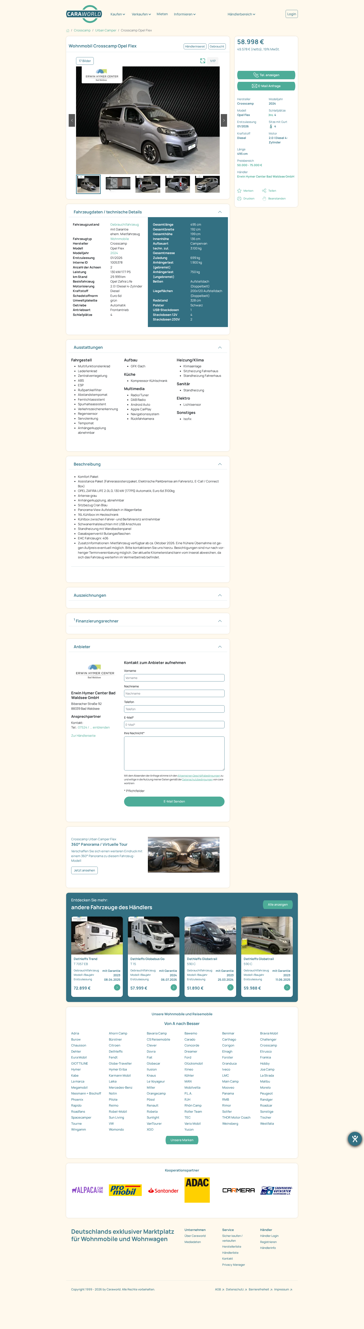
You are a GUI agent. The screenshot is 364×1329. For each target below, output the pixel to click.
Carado (190, 1039)
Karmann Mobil (120, 1075)
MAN (188, 1081)
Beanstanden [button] (277, 198)
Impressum (281, 1289)
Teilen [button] (272, 191)
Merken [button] (248, 191)
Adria (75, 1033)
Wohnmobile (119, 239)
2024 (114, 253)
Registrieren (268, 1242)
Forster (227, 1057)
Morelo (265, 1087)
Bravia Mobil (269, 1033)
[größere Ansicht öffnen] (202, 60)
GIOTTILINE (79, 1063)
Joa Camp (267, 1069)
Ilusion (152, 1069)
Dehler (76, 1051)
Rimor (226, 1105)
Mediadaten (193, 1242)
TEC (188, 1117)
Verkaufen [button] (140, 14)
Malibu (265, 1081)
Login (291, 14)
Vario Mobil (193, 1123)
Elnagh (227, 1051)
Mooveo (228, 1087)
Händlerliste (230, 1253)
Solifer (227, 1111)
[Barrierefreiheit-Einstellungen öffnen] (355, 1139)
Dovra (151, 1051)
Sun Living (116, 1117)
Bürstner (115, 1039)
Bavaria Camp (157, 1033)
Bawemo (191, 1033)
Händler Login (269, 1236)
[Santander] (163, 1190)
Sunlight (153, 1117)
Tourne (76, 1123)
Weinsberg (230, 1123)
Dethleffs (116, 1051)
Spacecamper (81, 1117)
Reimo (113, 1105)
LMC (225, 1075)
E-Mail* (129, 717)
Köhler (189, 1075)
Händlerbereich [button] (240, 14)
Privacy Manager (233, 1265)
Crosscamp (268, 1045)
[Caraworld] (84, 14)
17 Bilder (85, 61)
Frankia (265, 1057)
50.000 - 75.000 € (249, 165)
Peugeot (266, 1093)
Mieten (162, 14)
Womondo (116, 1129)
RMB (225, 1099)
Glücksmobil (194, 1063)
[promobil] (125, 1190)
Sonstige (266, 1111)
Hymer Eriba (118, 1069)
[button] (72, 120)
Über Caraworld (195, 1236)
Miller (151, 1087)
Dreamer (191, 1051)
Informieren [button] (183, 14)
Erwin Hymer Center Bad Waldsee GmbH (265, 176)
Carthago (229, 1039)
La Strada (267, 1075)
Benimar (228, 1033)
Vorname (130, 671)
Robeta (152, 1111)
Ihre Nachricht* (134, 733)
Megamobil (79, 1087)
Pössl (151, 1099)
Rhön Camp (193, 1105)
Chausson (78, 1045)
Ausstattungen (88, 347)
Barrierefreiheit (259, 1289)
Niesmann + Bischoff (86, 1093)
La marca (77, 1081)
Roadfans (78, 1111)
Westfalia (267, 1123)
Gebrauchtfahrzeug (124, 224)
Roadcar (266, 1105)
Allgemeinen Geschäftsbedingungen (199, 775)
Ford (188, 1057)
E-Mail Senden (174, 801)
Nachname (131, 686)
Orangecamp (156, 1093)
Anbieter (82, 646)
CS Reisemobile (158, 1039)
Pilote (113, 1099)
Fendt (113, 1057)
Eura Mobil (79, 1057)
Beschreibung (87, 464)
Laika (112, 1081)
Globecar (153, 1063)
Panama (228, 1093)
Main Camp (230, 1081)
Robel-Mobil (118, 1111)
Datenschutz (235, 1289)
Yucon (189, 1129)
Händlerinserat (195, 46)
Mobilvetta (192, 1087)
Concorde (192, 1045)
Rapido (76, 1105)
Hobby (265, 1063)
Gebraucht (217, 46)
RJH (187, 1099)
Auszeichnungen (90, 595)
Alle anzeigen (278, 904)
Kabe (75, 1075)
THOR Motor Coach (236, 1117)
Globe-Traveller (120, 1063)
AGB (218, 1289)
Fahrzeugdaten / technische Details (108, 212)
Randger (266, 1099)
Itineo (189, 1069)
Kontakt (227, 1258)
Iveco (226, 1069)
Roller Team (193, 1111)
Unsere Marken (182, 1140)
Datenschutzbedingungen (197, 779)
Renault (152, 1105)
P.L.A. (188, 1093)
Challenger (268, 1039)
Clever (152, 1045)
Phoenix (77, 1099)
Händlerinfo (268, 1248)
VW (111, 1123)
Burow (76, 1039)
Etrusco (266, 1051)
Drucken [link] (249, 198)
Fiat (149, 1057)
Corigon (228, 1045)
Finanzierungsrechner (96, 620)
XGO (150, 1129)
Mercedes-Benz (120, 1087)
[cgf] (276, 1190)
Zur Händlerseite (83, 735)
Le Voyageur (156, 1081)
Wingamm (78, 1129)
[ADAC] (197, 1190)
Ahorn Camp (118, 1033)
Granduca (229, 1063)
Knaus (151, 1075)
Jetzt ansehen (84, 870)
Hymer (76, 1069)
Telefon (129, 702)
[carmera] (238, 1190)
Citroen (114, 1045)
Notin (113, 1093)
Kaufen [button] (116, 14)
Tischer (265, 1117)
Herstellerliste (231, 1246)
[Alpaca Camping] (87, 1190)
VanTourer (154, 1123)
